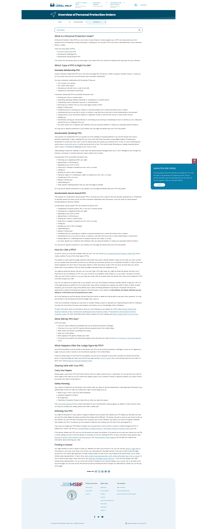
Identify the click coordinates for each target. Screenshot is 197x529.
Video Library (104, 503)
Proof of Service (106, 358)
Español (144, 5)
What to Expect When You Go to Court (125, 314)
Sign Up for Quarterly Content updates (126, 494)
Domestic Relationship (65, 51)
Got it (159, 185)
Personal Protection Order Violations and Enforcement (73, 437)
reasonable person (71, 144)
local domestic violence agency (105, 437)
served (70, 328)
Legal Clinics (104, 507)
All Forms (103, 497)
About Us (88, 494)
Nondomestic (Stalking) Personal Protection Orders (90, 311)
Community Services (65, 404)
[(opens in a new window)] (72, 484)
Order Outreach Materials (123, 490)
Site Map (103, 494)
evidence (96, 299)
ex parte (118, 274)
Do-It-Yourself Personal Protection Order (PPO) (119, 253)
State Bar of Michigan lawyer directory (101, 458)
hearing (80, 276)
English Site (103, 487)
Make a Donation (121, 487)
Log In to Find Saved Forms (107, 500)
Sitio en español (104, 490)
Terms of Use (89, 487)
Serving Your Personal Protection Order (79, 361)
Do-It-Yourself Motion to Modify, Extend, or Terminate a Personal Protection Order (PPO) (103, 428)
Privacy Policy (89, 490)
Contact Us (103, 510)
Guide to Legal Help (132, 448)
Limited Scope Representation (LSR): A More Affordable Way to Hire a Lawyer (113, 456)
